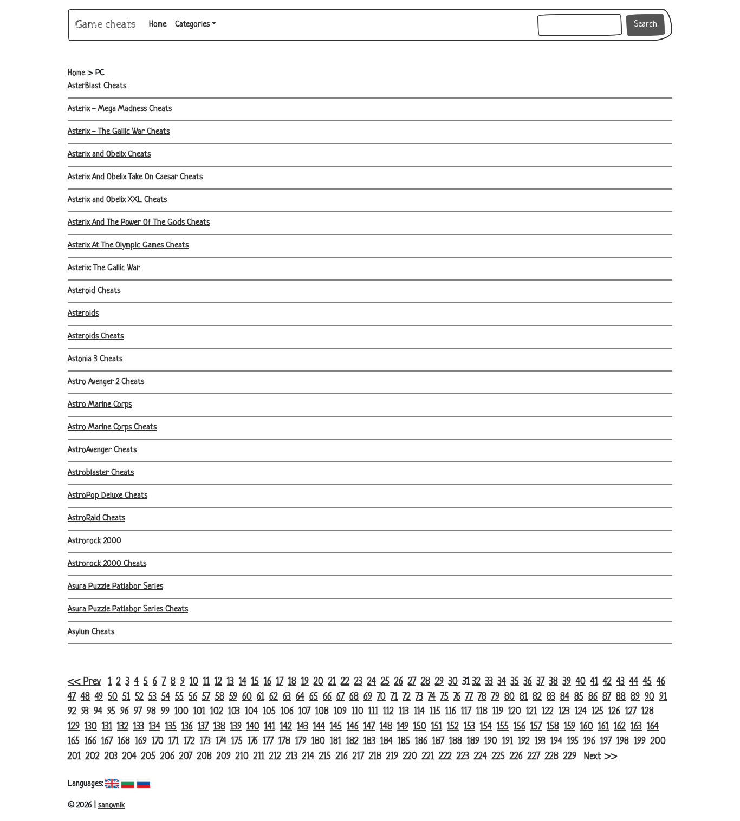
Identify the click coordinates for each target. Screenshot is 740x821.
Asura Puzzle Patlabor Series (115, 586)
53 (152, 697)
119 (497, 712)
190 (490, 742)
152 (453, 727)
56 (193, 697)
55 (179, 697)
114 (419, 712)
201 (74, 757)
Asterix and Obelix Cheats (109, 154)
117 (466, 712)
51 (126, 697)
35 (515, 682)
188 (455, 742)
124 (581, 712)
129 (74, 727)
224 (480, 757)
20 (318, 682)
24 (371, 682)
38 (553, 682)
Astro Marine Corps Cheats (112, 427)
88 (621, 697)
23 (358, 682)
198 (622, 742)
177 (268, 742)
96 (124, 712)
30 (453, 682)
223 (463, 757)
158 (553, 727)
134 (154, 727)
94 (98, 712)
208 (204, 757)
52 (139, 697)
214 (308, 757)
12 (218, 682)
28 (425, 682)
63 (287, 697)
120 (514, 712)
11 (206, 682)
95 (111, 712)
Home (160, 24)
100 (181, 712)
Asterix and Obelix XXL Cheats (117, 200)
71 (394, 697)
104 (251, 712)
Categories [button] (192, 24)
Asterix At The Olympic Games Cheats (128, 245)
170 (158, 742)
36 (528, 682)
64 (300, 697)
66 (327, 697)
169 (141, 742)
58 (219, 697)
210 (242, 757)
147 (369, 727)
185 (404, 742)
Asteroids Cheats (96, 336)
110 (357, 712)
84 (564, 697)
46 (661, 682)
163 (636, 727)
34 (502, 682)
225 (498, 757)
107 (304, 712)
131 (107, 727)
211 (259, 757)
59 (233, 697)
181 (335, 742)
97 (138, 712)
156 (519, 727)
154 (486, 727)
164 (653, 727)
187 (438, 742)
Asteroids (83, 313)
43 (620, 682)
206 (167, 757)
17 (279, 682)
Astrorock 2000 (94, 541)
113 (404, 712)
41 (594, 682)
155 (503, 727)
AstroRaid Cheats (96, 518)
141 (269, 727)
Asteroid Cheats (94, 291)
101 (199, 712)
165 (74, 742)
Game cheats (105, 24)
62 (273, 697)
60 (247, 697)
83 (551, 697)
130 (91, 727)
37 (540, 682)
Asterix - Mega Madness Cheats (120, 109)
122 (548, 712)
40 (581, 682)
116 (450, 712)
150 (419, 727)
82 (537, 697)
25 (385, 682)
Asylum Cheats (91, 632)
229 (569, 757)
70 (381, 697)
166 (90, 742)
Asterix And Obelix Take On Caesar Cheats (135, 177)
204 (129, 757)
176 (253, 742)
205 (148, 757)
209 (224, 757)
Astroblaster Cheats (101, 473)
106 (287, 712)
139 (236, 727)
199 (640, 742)
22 (345, 682)
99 (165, 712)
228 (552, 757)
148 (386, 727)
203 (111, 757)
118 (482, 712)
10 (194, 682)
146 (353, 727)
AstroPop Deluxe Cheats (107, 495)
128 (647, 712)
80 (509, 697)
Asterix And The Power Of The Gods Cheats (139, 222)
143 (302, 727)
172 (189, 742)
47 (72, 697)
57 (206, 697)
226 (516, 757)
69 (367, 697)
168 (124, 742)
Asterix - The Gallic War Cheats (119, 131)
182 (352, 742)
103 (234, 712)
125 (597, 712)
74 (432, 697)
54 (165, 697)
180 (318, 742)
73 (419, 697)
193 (540, 742)
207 (185, 757)
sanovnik (111, 805)
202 (93, 757)
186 (421, 742)
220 (410, 757)
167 (107, 742)
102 (216, 712)
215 (325, 757)
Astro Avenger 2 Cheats (106, 382)
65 (313, 697)
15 (255, 682)
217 (358, 757)
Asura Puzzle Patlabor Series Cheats (128, 609)
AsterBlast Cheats (97, 86)
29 (439, 682)
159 (569, 727)
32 (476, 682)
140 (252, 727)
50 (113, 697)
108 (322, 712)
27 (412, 682)
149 (402, 727)
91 (663, 697)
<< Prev (84, 682)
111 (373, 712)
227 (534, 757)
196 (589, 742)
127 (631, 712)
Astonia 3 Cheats (95, 359)
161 (603, 727)
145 (336, 727)
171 (173, 742)
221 (428, 757)
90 (649, 697)
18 (292, 682)
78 (482, 697)
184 (386, 742)
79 (495, 697)
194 (556, 742)
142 (286, 727)
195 (573, 742)
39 (567, 682)
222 (445, 757)
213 (291, 757)
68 (354, 697)
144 (319, 727)
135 (171, 727)
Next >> (600, 757)
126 (614, 712)
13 (230, 682)
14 (242, 682)
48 (85, 697)
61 (260, 697)
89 (635, 697)
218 (375, 757)
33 (489, 682)
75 (444, 697)
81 (524, 697)
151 (436, 727)
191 (507, 742)
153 (469, 727)
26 (398, 682)
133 (138, 727)
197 (606, 742)
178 (284, 742)
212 (275, 757)
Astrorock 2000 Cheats (107, 564)
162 (620, 727)
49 (99, 697)
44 (633, 682)
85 (578, 697)
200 (658, 742)
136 (187, 727)
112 (388, 712)
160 (586, 727)
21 (332, 682)
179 (301, 742)
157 (536, 727)
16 (267, 682)
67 (340, 697)
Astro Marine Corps (100, 404)
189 (473, 742)
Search (645, 24)
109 (340, 712)
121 (531, 712)
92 (72, 712)
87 (606, 697)
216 (342, 757)
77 (469, 697)
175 (237, 742)
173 (205, 742)
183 (369, 742)
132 (122, 727)
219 (392, 757)
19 (305, 682)
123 (564, 712)
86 (593, 697)
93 (85, 712)
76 (456, 697)
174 (221, 742)
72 (407, 697)
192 (524, 742)
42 (607, 682)
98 (151, 712)
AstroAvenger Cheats (102, 450)
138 (219, 727)
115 (435, 712)
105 (269, 712)
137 (203, 727)
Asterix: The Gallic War (104, 268)
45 (647, 682)
